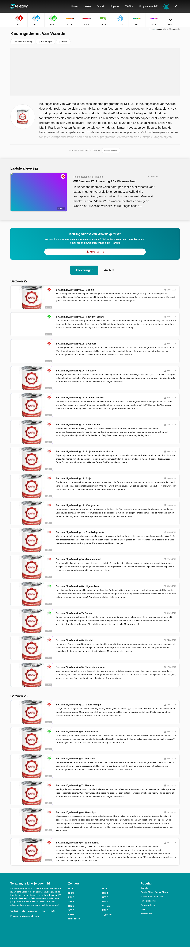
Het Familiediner (148, 901)
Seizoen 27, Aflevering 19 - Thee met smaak (80, 316)
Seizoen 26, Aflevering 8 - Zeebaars (75, 758)
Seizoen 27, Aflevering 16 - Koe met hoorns (80, 397)
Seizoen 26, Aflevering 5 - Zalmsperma (77, 842)
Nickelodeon (74, 919)
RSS (52, 911)
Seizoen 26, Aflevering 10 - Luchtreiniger (78, 704)
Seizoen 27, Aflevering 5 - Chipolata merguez (81, 667)
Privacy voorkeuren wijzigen (24, 916)
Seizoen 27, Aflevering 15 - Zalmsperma (78, 424)
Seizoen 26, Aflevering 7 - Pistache (75, 785)
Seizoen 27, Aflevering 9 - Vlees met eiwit (78, 559)
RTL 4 (105, 893)
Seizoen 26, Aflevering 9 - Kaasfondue (77, 731)
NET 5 (105, 897)
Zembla (144, 888)
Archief (109, 270)
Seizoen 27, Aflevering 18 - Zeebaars (76, 343)
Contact (14, 911)
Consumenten (112, 150)
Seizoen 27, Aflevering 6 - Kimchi (74, 640)
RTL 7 (105, 901)
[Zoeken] (176, 6)
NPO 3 (71, 893)
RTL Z (105, 910)
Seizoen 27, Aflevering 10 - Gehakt (75, 290)
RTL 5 (71, 897)
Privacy (44, 911)
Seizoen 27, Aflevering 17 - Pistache (76, 370)
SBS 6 (71, 901)
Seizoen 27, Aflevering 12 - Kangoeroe (77, 505)
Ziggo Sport (107, 914)
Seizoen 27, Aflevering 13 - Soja (73, 478)
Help (23, 911)
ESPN (71, 914)
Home (151, 29)
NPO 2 (105, 888)
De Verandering (148, 905)
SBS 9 (71, 910)
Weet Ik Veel (146, 913)
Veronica (106, 906)
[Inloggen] (166, 6)
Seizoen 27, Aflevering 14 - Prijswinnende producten (85, 451)
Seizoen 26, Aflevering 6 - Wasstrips (76, 812)
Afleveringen (84, 270)
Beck (143, 909)
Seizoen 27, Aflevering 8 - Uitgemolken (77, 586)
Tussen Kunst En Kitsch (152, 896)
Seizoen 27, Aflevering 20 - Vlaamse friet (107, 181)
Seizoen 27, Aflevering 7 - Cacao (74, 613)
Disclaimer (33, 911)
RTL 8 (71, 906)
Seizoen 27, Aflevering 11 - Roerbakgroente (80, 532)
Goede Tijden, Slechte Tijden (154, 892)
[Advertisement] (95, 72)
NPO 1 (71, 888)
